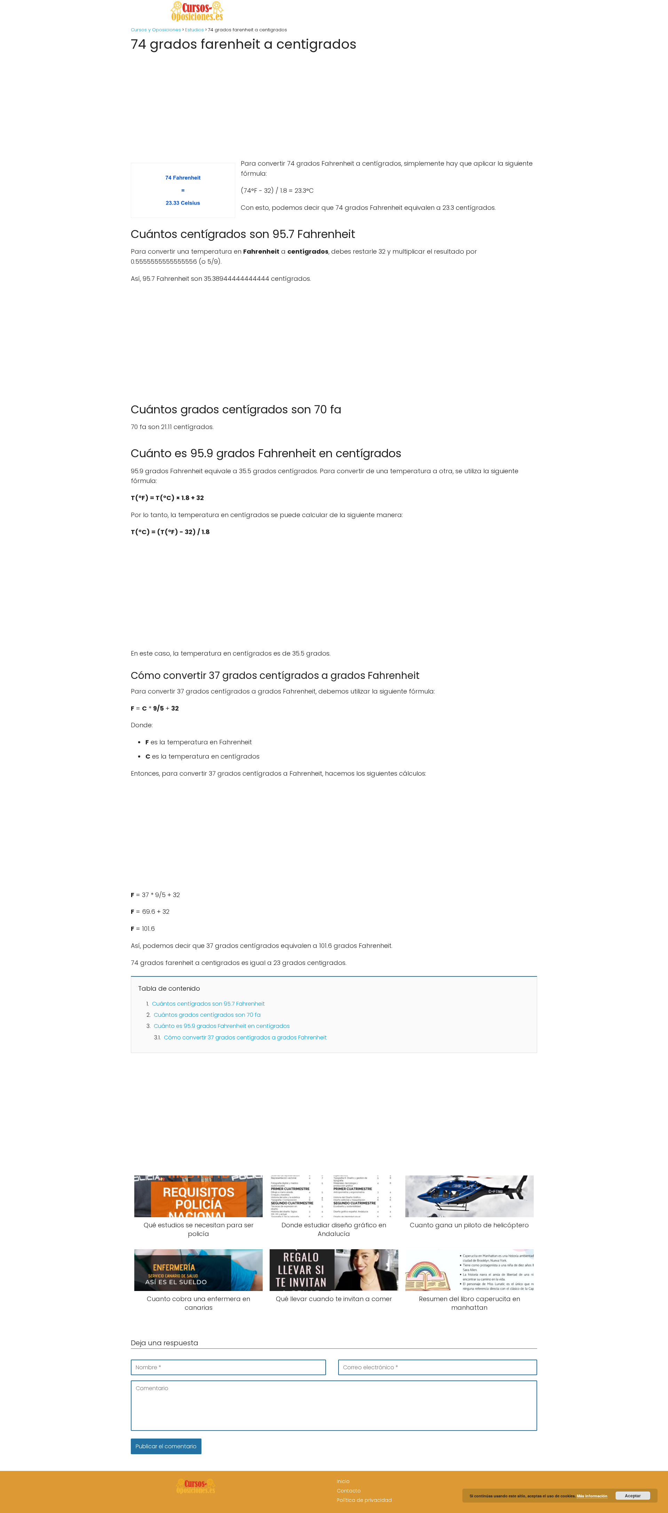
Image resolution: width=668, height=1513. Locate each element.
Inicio (343, 1481)
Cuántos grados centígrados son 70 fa (207, 1015)
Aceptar (633, 1495)
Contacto (349, 1490)
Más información (592, 1495)
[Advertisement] (334, 103)
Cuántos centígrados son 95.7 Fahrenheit (208, 1004)
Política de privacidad (364, 1500)
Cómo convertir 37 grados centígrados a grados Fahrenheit (245, 1037)
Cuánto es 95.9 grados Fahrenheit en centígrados (222, 1026)
